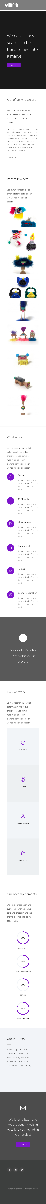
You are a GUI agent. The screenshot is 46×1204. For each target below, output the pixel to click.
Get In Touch (23, 1145)
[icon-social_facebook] (10, 1169)
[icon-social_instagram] (16, 1169)
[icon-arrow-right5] (23, 638)
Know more (13, 65)
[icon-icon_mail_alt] (23, 1108)
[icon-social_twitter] (21, 1169)
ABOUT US (13, 158)
